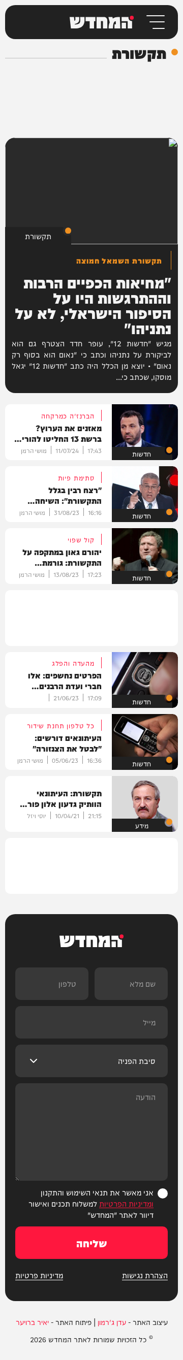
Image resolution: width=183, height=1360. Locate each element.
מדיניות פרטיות (39, 1275)
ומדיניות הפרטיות (126, 1203)
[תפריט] (155, 22)
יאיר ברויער (32, 1321)
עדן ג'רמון (112, 1321)
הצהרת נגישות (145, 1275)
